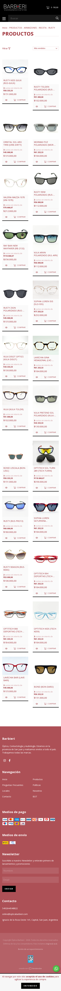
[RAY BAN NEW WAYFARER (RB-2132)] (6, 265)
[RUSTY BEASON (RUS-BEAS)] (6, 587)
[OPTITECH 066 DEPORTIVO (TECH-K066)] (6, 648)
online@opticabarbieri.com (15, 914)
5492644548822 (10, 908)
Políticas (37, 785)
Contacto (6, 796)
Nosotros (37, 790)
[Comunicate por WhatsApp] (56, 968)
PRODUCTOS (15, 27)
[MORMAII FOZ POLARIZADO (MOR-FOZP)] (37, 161)
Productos (38, 779)
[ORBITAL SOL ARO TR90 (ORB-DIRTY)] (6, 161)
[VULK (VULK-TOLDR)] (6, 426)
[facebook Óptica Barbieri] (10, 760)
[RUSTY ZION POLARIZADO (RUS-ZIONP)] (6, 327)
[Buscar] (57, 18)
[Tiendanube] (30, 968)
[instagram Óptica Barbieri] (4, 760)
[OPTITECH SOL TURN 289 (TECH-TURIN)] (37, 487)
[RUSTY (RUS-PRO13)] (6, 538)
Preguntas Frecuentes (12, 785)
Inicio (4, 27)
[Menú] (4, 18)
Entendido (30, 986)
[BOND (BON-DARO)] (37, 703)
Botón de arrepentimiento (30, 949)
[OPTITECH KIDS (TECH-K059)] (37, 648)
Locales (6, 790)
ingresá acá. (52, 944)
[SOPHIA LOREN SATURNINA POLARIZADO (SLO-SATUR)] (37, 537)
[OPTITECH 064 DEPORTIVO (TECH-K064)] (37, 593)
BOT (35, 796)
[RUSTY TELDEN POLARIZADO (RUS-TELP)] (37, 106)
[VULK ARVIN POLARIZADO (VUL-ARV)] (37, 272)
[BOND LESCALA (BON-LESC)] (6, 487)
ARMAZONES (30, 27)
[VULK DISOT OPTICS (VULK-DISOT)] (6, 376)
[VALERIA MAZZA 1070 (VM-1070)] (6, 217)
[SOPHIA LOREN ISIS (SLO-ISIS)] (37, 321)
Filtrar (5, 48)
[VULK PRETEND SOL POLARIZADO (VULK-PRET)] (37, 432)
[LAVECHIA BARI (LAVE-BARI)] (6, 697)
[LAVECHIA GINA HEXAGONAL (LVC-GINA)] (37, 377)
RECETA (42, 27)
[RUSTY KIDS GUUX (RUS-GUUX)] (6, 100)
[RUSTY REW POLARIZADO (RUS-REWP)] (37, 212)
